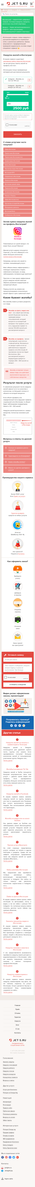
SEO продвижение (8, 1139)
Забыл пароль (7, 1120)
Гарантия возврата (17, 513)
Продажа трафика (8, 1132)
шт (7, 95)
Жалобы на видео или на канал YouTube (17, 820)
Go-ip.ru (5, 27)
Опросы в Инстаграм (11, 180)
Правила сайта (7, 1108)
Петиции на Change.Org (10, 1093)
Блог (17, 1025)
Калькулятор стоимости (10, 1077)
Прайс (17, 1009)
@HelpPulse (9, 1171)
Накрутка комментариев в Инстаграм (17, 975)
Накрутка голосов (8, 1071)
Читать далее (7, 760)
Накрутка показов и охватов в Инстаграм (17, 949)
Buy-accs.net (7, 19)
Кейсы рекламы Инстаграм (17, 870)
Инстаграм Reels (10, 211)
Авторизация (7, 1102)
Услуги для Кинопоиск (10, 1089)
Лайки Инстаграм (10, 149)
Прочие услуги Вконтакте (17, 845)
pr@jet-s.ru (8, 1168)
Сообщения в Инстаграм (12, 215)
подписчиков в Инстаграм (12, 257)
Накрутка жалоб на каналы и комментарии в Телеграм (17, 744)
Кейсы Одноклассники (10, 1148)
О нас (18, 1029)
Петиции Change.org (9, 1129)
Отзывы (17, 1013)
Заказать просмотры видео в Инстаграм (17, 922)
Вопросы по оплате (9, 1117)
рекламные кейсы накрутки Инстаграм (16, 61)
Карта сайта (9, 1179)
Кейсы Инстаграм (10, 165)
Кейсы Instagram (8, 1145)
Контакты (21, 554)
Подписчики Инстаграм (12, 153)
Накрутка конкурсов (9, 1074)
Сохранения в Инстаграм (12, 176)
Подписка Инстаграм (11, 188)
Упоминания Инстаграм (12, 192)
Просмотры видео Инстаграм (14, 169)
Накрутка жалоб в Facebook (17, 794)
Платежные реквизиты (10, 1114)
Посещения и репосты (12, 207)
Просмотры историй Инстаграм (14, 203)
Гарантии (17, 1017)
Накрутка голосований (10, 1065)
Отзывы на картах (8, 1136)
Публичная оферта (9, 1111)
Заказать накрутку (8, 1062)
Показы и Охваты (10, 196)
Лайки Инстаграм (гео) (12, 200)
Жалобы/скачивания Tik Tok (17, 769)
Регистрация (7, 1105)
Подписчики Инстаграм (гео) (13, 157)
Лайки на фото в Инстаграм (17, 897)
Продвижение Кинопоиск (11, 1142)
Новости (17, 1021)
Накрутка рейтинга (9, 1068)
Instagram (14, 10)
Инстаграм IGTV (10, 172)
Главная (6, 10)
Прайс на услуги (19, 496)
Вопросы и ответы (8, 1080)
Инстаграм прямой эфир (12, 184)
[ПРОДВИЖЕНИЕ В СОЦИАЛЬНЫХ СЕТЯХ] (17, 3)
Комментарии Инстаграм (12, 161)
